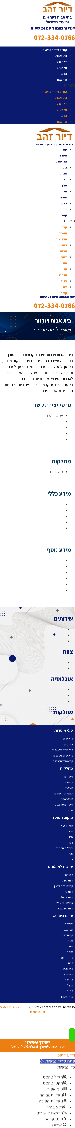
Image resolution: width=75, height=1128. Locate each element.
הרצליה (69, 985)
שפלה (70, 854)
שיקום (70, 810)
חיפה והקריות (66, 826)
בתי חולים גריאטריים (62, 750)
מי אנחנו (61, 68)
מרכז (70, 831)
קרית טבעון (67, 996)
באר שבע (68, 969)
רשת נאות (67, 880)
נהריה (70, 941)
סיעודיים (68, 776)
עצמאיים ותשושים (63, 793)
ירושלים (69, 924)
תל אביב (68, 929)
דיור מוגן (61, 62)
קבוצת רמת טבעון (63, 886)
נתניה (70, 952)
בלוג (64, 74)
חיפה (70, 946)
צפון (71, 842)
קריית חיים (67, 935)
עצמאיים (68, 782)
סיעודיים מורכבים (64, 804)
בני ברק (69, 980)
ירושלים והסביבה (64, 848)
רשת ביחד (67, 891)
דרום (70, 859)
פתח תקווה (67, 957)
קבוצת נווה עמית (64, 903)
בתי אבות (61, 56)
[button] (37, 85)
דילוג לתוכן (66, 1055)
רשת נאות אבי (65, 908)
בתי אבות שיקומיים (63, 755)
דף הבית (65, 330)
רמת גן (69, 963)
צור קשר (61, 80)
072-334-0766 (54, 37)
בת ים (70, 991)
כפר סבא (68, 974)
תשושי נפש (67, 799)
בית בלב (68, 875)
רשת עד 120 (66, 897)
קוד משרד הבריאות (54, 50)
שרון (71, 837)
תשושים (69, 788)
